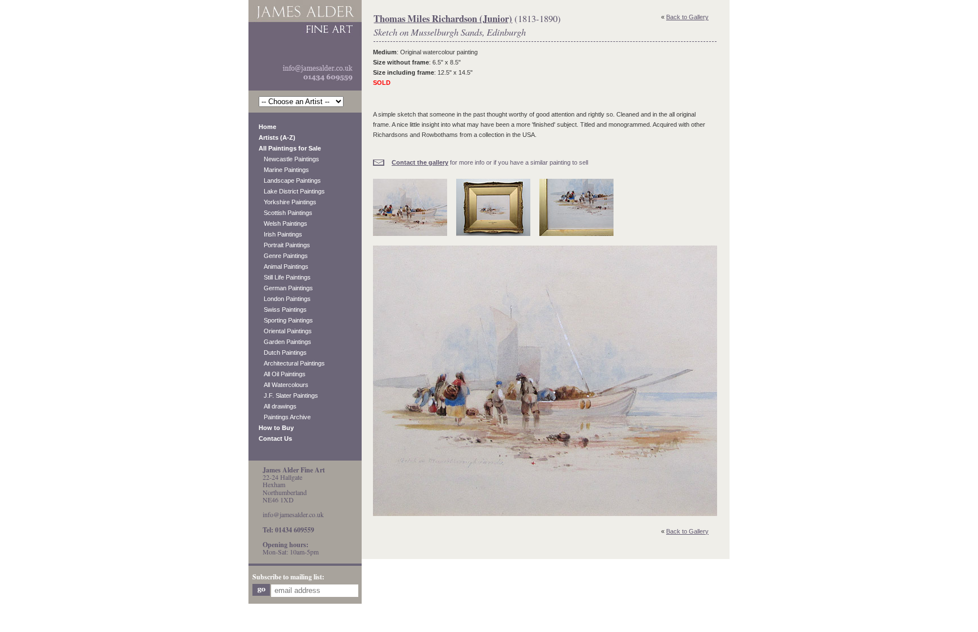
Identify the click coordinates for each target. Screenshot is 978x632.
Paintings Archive (285, 417)
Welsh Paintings (283, 223)
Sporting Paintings (286, 320)
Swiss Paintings (283, 309)
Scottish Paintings (285, 212)
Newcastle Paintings (289, 159)
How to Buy (276, 427)
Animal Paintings (283, 266)
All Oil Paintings (282, 374)
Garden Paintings (285, 341)
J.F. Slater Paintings (288, 395)
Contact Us (275, 438)
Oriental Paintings (285, 331)
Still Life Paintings (285, 277)
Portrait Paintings (284, 245)
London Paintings (285, 298)
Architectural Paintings (292, 363)
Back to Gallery (687, 17)
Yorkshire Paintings (287, 202)
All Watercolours (283, 384)
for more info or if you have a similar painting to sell (490, 162)
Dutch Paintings (283, 352)
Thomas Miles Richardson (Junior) (443, 18)
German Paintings (286, 288)
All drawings (278, 406)
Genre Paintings (283, 255)
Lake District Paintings (292, 191)
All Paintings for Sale (290, 148)
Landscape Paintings (290, 180)
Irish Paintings (280, 234)
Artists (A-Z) (277, 137)
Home (267, 126)
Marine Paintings (284, 169)
